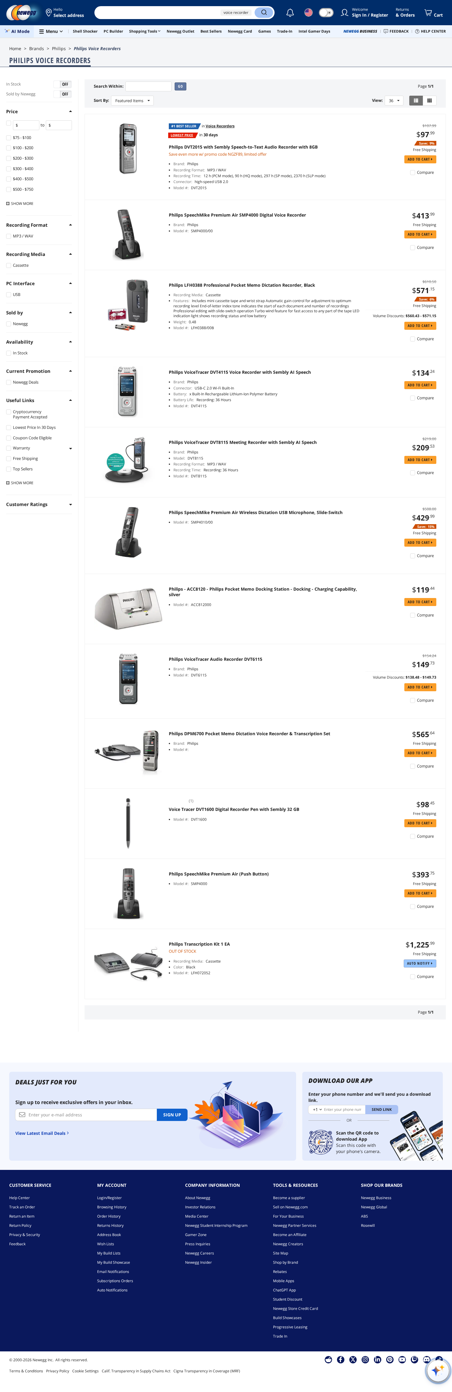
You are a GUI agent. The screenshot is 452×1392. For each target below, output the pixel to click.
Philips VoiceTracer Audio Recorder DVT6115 (215, 659)
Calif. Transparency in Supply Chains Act (136, 1371)
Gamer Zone (196, 1234)
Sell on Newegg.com (290, 1207)
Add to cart (419, 159)
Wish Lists (105, 1243)
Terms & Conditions (26, 1371)
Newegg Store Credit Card (295, 1308)
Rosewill (368, 1225)
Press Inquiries (197, 1243)
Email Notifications (113, 1271)
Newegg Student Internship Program (216, 1225)
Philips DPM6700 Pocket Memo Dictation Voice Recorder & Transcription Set (249, 733)
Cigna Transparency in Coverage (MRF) (206, 1371)
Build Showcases (287, 1317)
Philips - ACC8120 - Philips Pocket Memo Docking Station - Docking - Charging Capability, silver (263, 591)
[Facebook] (340, 1359)
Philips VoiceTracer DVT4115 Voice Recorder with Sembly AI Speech (240, 372)
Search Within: (109, 86)
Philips (59, 48)
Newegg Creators (288, 1243)
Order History (109, 1216)
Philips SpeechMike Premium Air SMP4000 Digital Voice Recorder (237, 215)
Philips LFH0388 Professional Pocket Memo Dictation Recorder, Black (242, 285)
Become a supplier (289, 1197)
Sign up (172, 1115)
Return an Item (21, 1216)
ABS (364, 1216)
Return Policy (20, 1225)
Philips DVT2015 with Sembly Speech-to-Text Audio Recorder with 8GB (243, 147)
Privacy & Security (24, 1234)
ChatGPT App (284, 1290)
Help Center (19, 1197)
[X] (353, 1359)
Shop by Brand (285, 1262)
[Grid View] (430, 101)
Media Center (196, 1216)
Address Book (109, 1234)
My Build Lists (109, 1253)
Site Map (280, 1253)
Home (15, 48)
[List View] (416, 101)
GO (180, 86)
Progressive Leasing (290, 1327)
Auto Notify (419, 963)
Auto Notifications (112, 1290)
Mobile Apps (283, 1280)
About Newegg (197, 1197)
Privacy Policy (57, 1371)
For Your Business (288, 1216)
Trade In (280, 1336)
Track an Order (22, 1207)
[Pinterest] (389, 1359)
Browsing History (111, 1207)
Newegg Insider (198, 1262)
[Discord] (426, 1359)
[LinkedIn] (377, 1359)
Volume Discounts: (389, 315)
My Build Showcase (113, 1262)
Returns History (110, 1225)
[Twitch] (414, 1359)
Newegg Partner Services (294, 1225)
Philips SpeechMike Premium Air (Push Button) (219, 874)
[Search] (264, 12)
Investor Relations (200, 1207)
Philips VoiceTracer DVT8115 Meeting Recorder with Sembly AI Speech (243, 442)
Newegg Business (376, 1197)
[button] (65, 13)
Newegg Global (374, 1207)
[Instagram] (365, 1359)
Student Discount (287, 1299)
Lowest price (182, 135)
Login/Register (109, 1197)
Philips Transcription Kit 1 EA (199, 944)
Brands (36, 48)
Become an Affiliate (290, 1234)
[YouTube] (402, 1359)
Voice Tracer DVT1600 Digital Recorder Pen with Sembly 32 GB (234, 809)
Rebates (280, 1271)
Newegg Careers (199, 1253)
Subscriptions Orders (115, 1280)
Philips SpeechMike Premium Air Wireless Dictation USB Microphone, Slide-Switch (256, 512)
